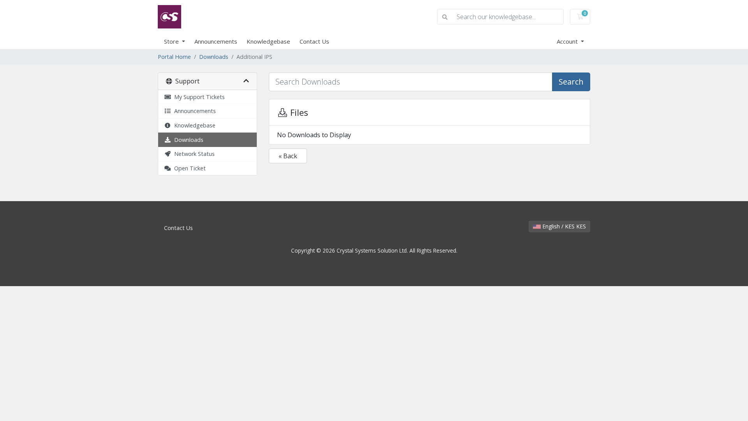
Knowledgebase (268, 41)
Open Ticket (188, 168)
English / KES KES (563, 226)
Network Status (193, 153)
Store (172, 41)
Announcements (215, 41)
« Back (288, 156)
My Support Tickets (198, 97)
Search (571, 81)
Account (568, 41)
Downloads (213, 56)
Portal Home (174, 56)
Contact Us (314, 41)
